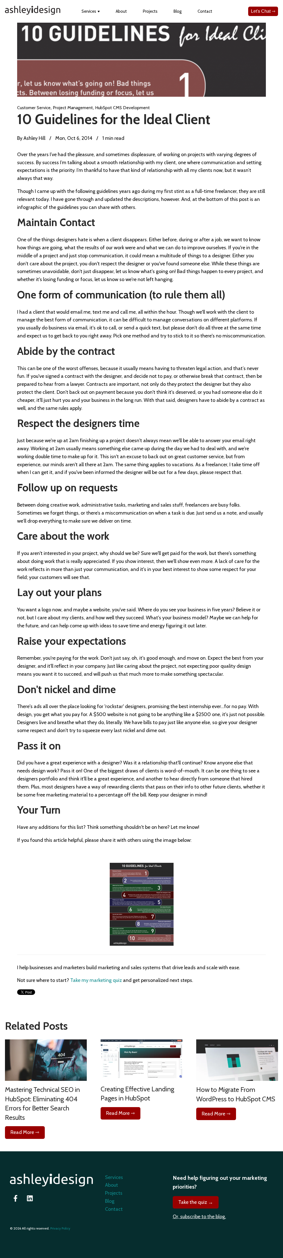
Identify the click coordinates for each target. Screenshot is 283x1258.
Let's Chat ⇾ (263, 11)
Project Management (73, 107)
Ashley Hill (33, 138)
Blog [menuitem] (109, 1201)
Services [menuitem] (114, 1177)
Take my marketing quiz (96, 980)
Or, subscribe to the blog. (199, 1217)
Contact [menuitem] (114, 1209)
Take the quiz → (195, 1202)
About (121, 11)
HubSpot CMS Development (122, 107)
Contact (205, 11)
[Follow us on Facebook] (15, 1198)
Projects (150, 11)
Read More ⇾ (25, 1132)
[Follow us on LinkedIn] (29, 1198)
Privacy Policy (60, 1228)
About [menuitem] (111, 1185)
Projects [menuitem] (113, 1193)
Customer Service (34, 107)
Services (89, 11)
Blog (178, 11)
